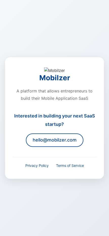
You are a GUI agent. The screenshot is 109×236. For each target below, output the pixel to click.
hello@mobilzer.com (55, 140)
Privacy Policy (37, 165)
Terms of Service (70, 165)
